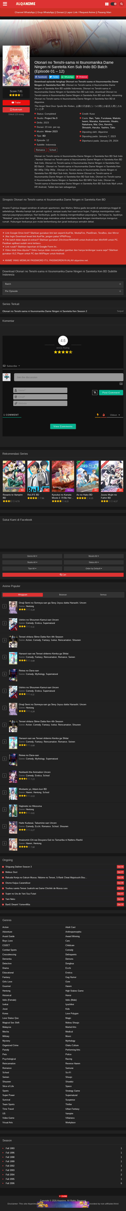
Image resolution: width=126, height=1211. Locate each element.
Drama (5, 968)
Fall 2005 (10, 1179)
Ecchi (37, 826)
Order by (93, 568)
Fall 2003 (10, 1170)
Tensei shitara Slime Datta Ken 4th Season (41, 636)
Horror (68, 995)
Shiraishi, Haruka (91, 127)
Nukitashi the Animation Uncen (35, 772)
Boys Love (7, 941)
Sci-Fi (68, 1072)
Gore (67, 981)
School (52, 150)
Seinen (71, 657)
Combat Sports (9, 950)
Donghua (69, 963)
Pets (4, 1054)
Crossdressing (9, 954)
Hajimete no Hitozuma (30, 806)
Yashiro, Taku (108, 127)
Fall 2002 (10, 1166)
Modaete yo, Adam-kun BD (33, 789)
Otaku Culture (72, 1045)
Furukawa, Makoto (110, 118)
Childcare (69, 945)
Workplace (70, 1122)
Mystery (6, 1041)
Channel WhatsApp (25, 12)
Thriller (68, 1104)
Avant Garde (8, 936)
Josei (5, 1009)
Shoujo (68, 1077)
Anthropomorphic (73, 932)
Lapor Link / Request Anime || (82, 12)
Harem (29, 792)
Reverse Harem (72, 1063)
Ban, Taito (94, 118)
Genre (31, 556)
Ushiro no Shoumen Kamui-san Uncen (39, 619)
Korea (5, 1013)
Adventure (7, 932)
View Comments (63, 426)
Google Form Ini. (48, 246)
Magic (68, 1018)
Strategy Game (72, 1091)
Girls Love (7, 981)
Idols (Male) (71, 1000)
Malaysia (6, 1027)
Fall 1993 (10, 1148)
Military (5, 1036)
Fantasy (46, 640)
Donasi (60, 12)
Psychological (9, 1059)
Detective (6, 963)
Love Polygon (71, 1013)
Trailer (17, 102)
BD (44, 136)
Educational (8, 972)
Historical (6, 995)
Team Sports (8, 1104)
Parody (5, 1050)
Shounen (76, 640)
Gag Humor (70, 977)
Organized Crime (10, 1045)
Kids (67, 1009)
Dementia (6, 959)
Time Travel (8, 1109)
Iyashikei (69, 1004)
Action (29, 640)
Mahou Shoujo (72, 1022)
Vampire (69, 1113)
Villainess (70, 1118)
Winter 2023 (51, 131)
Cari (64, 575)
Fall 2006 (10, 1183)
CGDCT (6, 945)
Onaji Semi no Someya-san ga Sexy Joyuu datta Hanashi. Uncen (52, 602)
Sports (5, 1091)
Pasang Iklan (104, 12)
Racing (68, 1059)
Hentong (30, 606)
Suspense (70, 1100)
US (3, 1113)
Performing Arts (72, 1050)
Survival (6, 1100)
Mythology (40, 674)
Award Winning (72, 936)
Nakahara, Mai (89, 124)
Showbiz (69, 1081)
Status (93, 562)
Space (68, 1086)
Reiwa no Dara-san (29, 670)
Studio (31, 562)
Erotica (38, 623)
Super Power (8, 1095)
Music (68, 1036)
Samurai (69, 1068)
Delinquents (71, 954)
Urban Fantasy (72, 1109)
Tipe (31, 568)
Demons (69, 959)
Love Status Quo (10, 1018)
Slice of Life (8, 1086)
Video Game (8, 1118)
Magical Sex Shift (10, 1022)
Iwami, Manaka (90, 121)
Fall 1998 (10, 1157)
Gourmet (6, 986)
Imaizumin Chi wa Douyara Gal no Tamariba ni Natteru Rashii (51, 840)
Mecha (5, 1031)
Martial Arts (70, 1027)
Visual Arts (7, 1122)
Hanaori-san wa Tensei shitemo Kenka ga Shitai (43, 653)
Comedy (30, 623)
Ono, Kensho (105, 124)
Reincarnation (64, 640)
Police (68, 1054)
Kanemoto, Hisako (108, 121)
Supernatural (49, 623)
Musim (93, 556)
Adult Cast (70, 927)
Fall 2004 (10, 1174)
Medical (69, 1031)
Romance (40, 150)
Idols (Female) (9, 1000)
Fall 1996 (10, 1153)
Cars (67, 941)
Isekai (54, 640)
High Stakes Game (74, 991)
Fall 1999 (10, 1161)
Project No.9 (51, 118)
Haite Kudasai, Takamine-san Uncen (38, 823)
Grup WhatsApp (45, 12)
